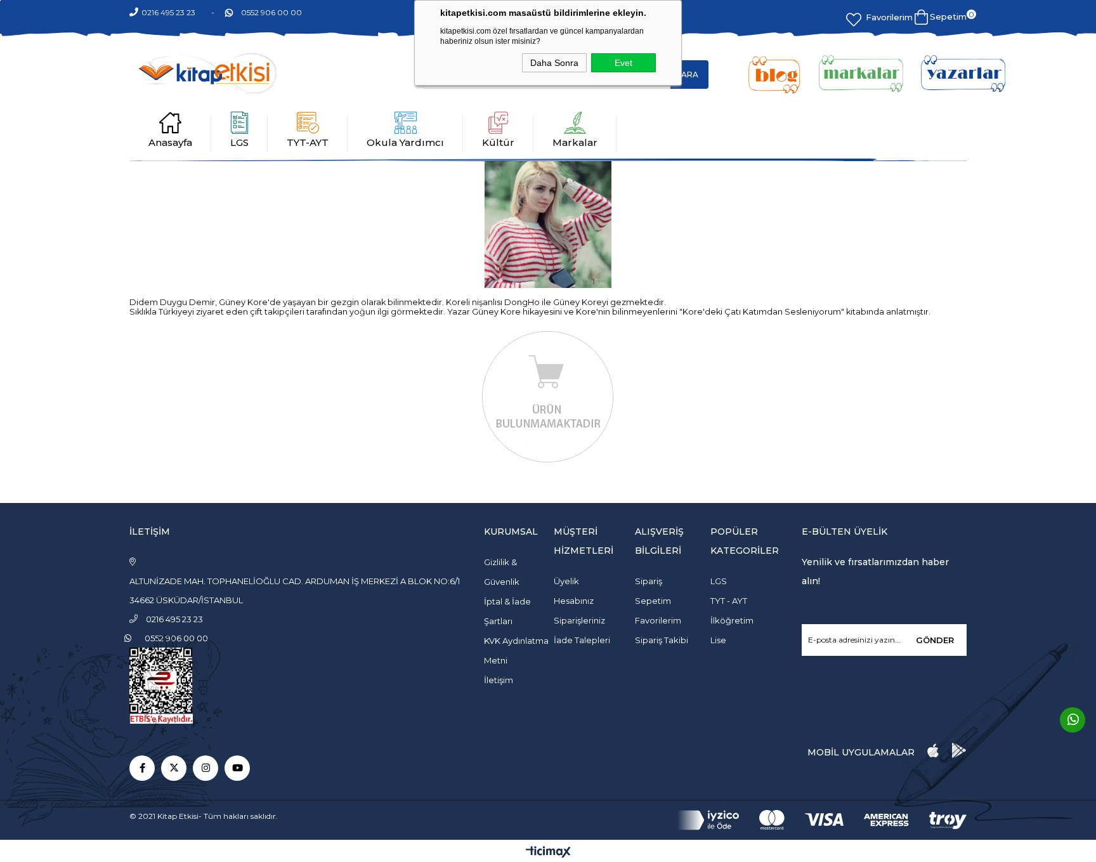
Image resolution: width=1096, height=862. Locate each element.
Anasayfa (170, 142)
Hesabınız (574, 601)
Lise (718, 640)
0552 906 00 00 (271, 12)
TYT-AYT (308, 142)
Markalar (574, 142)
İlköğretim (732, 620)
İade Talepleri (582, 640)
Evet (623, 63)
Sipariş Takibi (661, 640)
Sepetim (653, 601)
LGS (239, 142)
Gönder (935, 640)
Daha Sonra (554, 63)
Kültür (498, 142)
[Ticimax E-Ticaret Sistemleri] (548, 852)
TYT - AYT (728, 601)
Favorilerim (889, 17)
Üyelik (566, 581)
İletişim (498, 680)
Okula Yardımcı (405, 142)
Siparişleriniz (579, 620)
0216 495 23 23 (168, 12)
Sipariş (648, 581)
